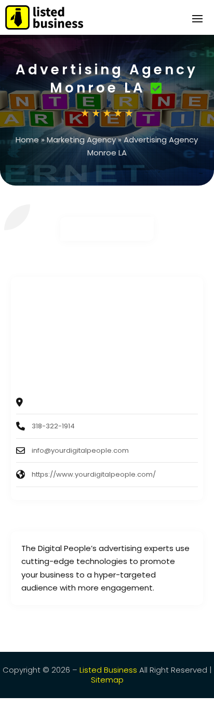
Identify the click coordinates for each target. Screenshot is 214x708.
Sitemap (107, 679)
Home (27, 139)
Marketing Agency (81, 139)
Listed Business (108, 669)
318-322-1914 (53, 426)
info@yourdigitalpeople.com (80, 450)
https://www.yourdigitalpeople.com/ (94, 474)
